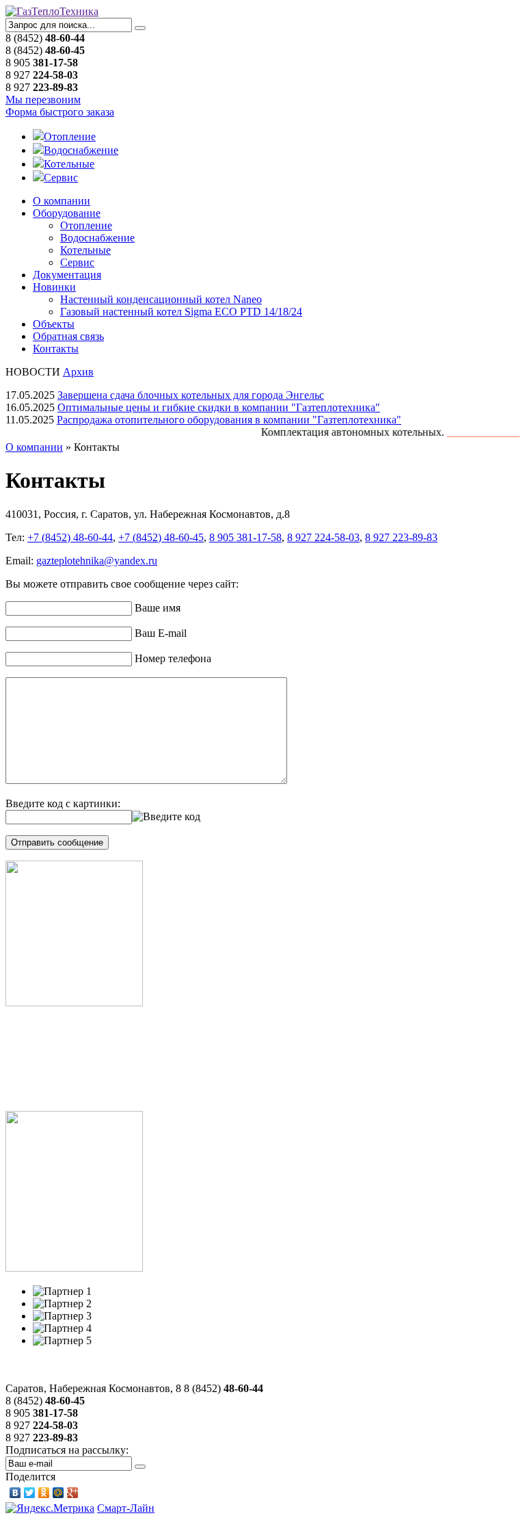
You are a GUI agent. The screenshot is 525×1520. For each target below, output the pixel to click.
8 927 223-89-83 (401, 537)
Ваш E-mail (161, 633)
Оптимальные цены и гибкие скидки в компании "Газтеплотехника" (218, 407)
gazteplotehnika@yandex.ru (96, 560)
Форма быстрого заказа (59, 112)
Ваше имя (157, 608)
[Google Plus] (73, 1493)
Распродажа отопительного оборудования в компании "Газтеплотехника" (229, 419)
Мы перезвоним (43, 99)
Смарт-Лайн (125, 1508)
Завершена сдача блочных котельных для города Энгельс (190, 395)
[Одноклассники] (44, 1493)
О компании (34, 447)
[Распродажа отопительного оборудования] (74, 1268)
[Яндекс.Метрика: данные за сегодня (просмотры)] (49, 1508)
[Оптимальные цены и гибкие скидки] (74, 1002)
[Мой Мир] (58, 1493)
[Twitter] (30, 1493)
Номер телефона (173, 658)
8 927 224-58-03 (323, 537)
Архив (78, 372)
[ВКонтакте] (15, 1493)
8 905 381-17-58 (245, 537)
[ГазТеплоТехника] (51, 11)
